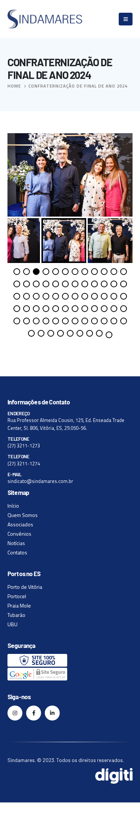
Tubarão (16, 615)
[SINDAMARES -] (44, 19)
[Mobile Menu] (126, 19)
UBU (12, 624)
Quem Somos (22, 515)
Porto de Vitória (24, 587)
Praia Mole (19, 605)
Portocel (16, 596)
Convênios (19, 534)
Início (13, 506)
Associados (20, 524)
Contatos (17, 552)
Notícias (16, 543)
